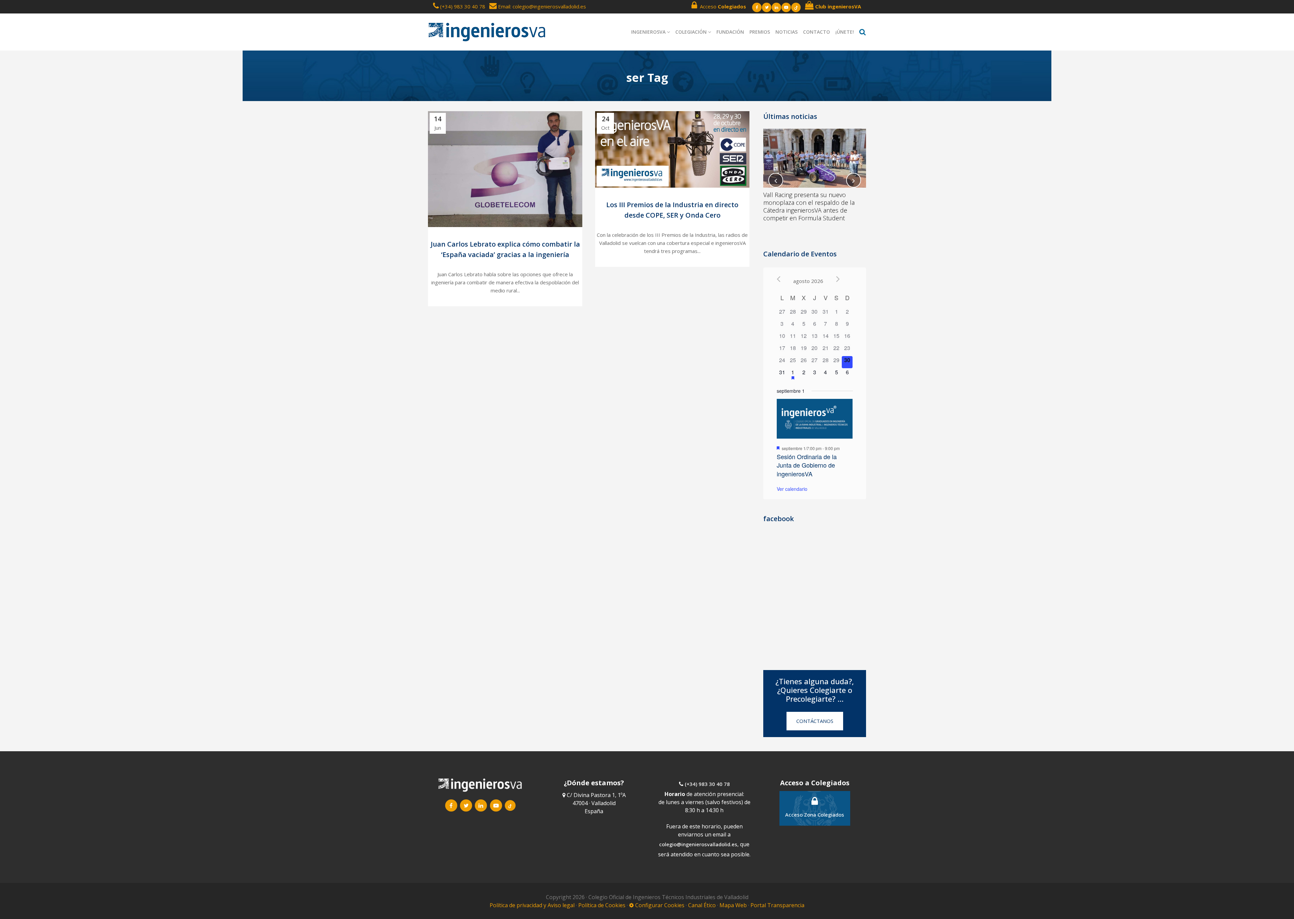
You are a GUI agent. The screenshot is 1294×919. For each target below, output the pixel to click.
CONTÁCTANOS (814, 721)
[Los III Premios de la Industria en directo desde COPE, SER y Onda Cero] (672, 149)
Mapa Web (733, 905)
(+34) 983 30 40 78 (462, 6)
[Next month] (838, 279)
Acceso (721, 6)
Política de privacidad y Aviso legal (533, 905)
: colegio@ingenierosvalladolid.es (548, 6)
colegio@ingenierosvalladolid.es (698, 844)
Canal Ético (702, 905)
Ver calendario (792, 488)
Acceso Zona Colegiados (814, 814)
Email (503, 6)
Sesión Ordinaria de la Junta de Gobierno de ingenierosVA (807, 465)
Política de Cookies (602, 905)
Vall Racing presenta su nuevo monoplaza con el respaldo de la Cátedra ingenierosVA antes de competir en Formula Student (809, 206)
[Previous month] (778, 279)
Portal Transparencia (777, 905)
